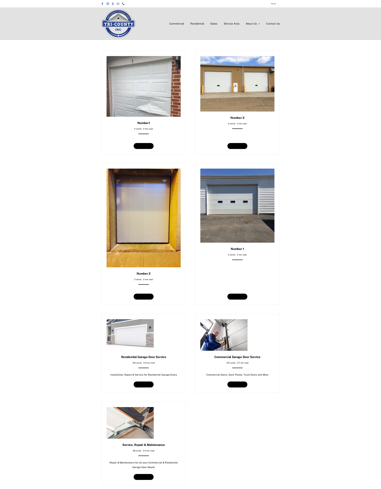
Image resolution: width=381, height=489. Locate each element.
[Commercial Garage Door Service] (224, 321)
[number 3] (237, 58)
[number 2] (144, 170)
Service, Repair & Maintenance (143, 445)
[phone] (123, 4)
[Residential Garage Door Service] (130, 321)
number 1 (237, 249)
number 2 (144, 273)
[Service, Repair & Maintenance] (130, 409)
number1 (143, 123)
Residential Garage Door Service (143, 357)
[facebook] (102, 4)
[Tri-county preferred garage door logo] (118, 10)
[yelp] (113, 4)
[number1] (144, 58)
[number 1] (237, 170)
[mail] (118, 4)
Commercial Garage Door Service (237, 357)
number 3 (237, 118)
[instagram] (108, 4)
